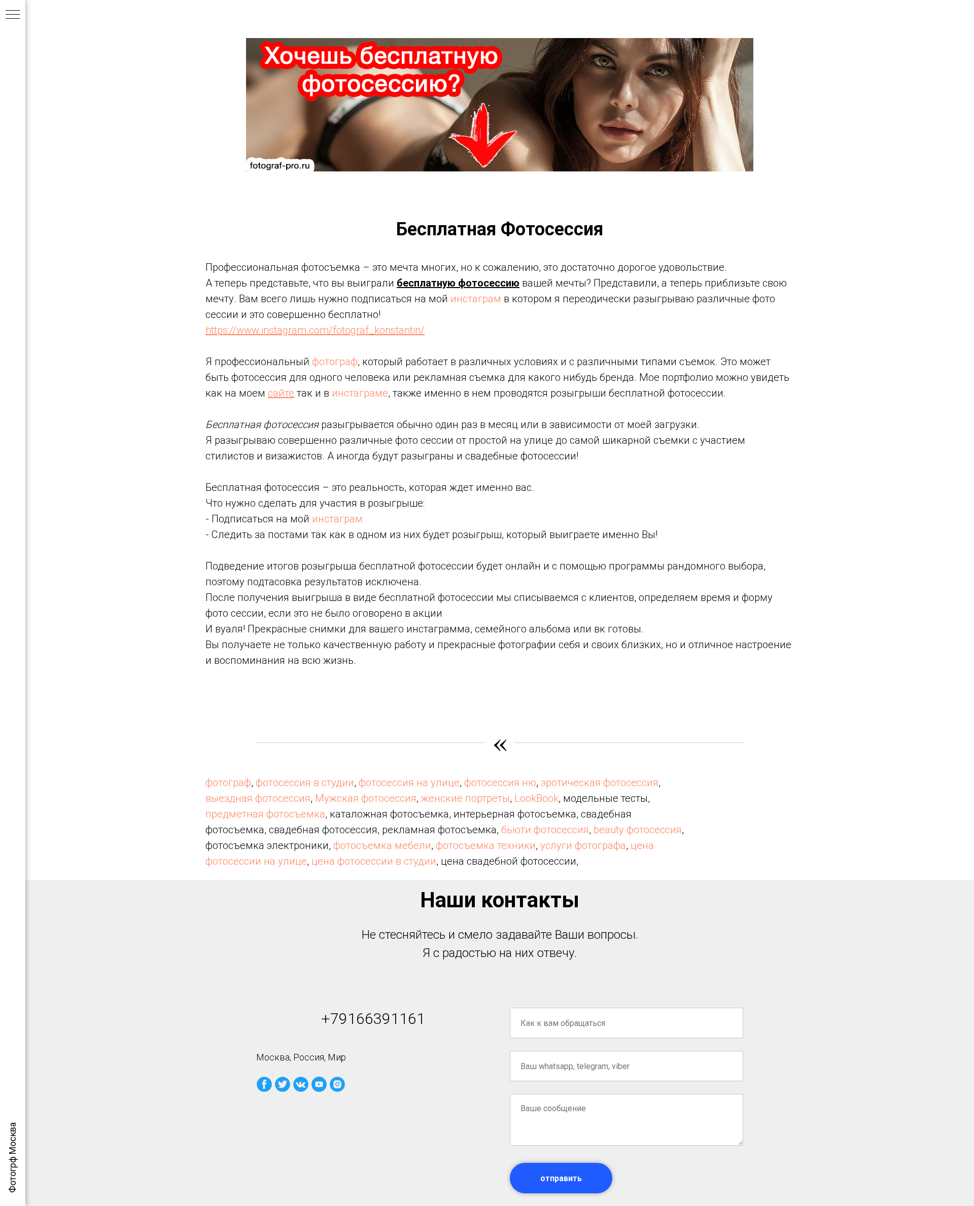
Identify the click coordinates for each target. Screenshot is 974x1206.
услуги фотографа (583, 845)
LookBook (536, 798)
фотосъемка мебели (382, 845)
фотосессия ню (500, 782)
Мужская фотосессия (365, 798)
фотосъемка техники (486, 845)
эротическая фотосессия (599, 782)
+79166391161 (373, 1018)
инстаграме (360, 393)
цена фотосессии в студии (373, 861)
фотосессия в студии (305, 782)
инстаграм (475, 299)
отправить (561, 1178)
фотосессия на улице (409, 782)
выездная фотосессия (257, 798)
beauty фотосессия (638, 830)
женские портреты (465, 798)
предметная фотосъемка (265, 814)
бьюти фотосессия (545, 830)
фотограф (335, 362)
